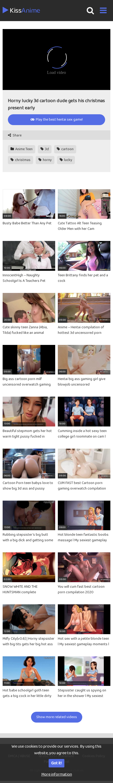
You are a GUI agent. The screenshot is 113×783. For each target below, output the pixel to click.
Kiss (24, 10)
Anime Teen (23, 149)
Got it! (56, 763)
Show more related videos (56, 717)
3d (46, 149)
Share (17, 135)
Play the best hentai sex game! (59, 119)
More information (56, 774)
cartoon (67, 149)
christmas (22, 160)
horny (47, 160)
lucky (67, 160)
